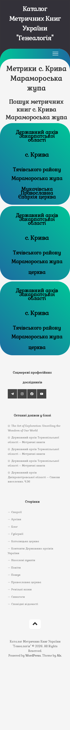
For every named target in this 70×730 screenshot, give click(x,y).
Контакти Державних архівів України (30, 551)
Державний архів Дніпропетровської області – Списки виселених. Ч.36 (34, 477)
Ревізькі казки (21, 589)
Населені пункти (23, 560)
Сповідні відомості (24, 604)
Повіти (16, 567)
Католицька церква (25, 541)
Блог (14, 526)
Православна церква (26, 582)
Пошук (15, 575)
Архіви (16, 519)
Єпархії (16, 512)
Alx (59, 655)
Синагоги (18, 597)
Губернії (17, 534)
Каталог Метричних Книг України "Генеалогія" (35, 23)
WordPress (33, 655)
